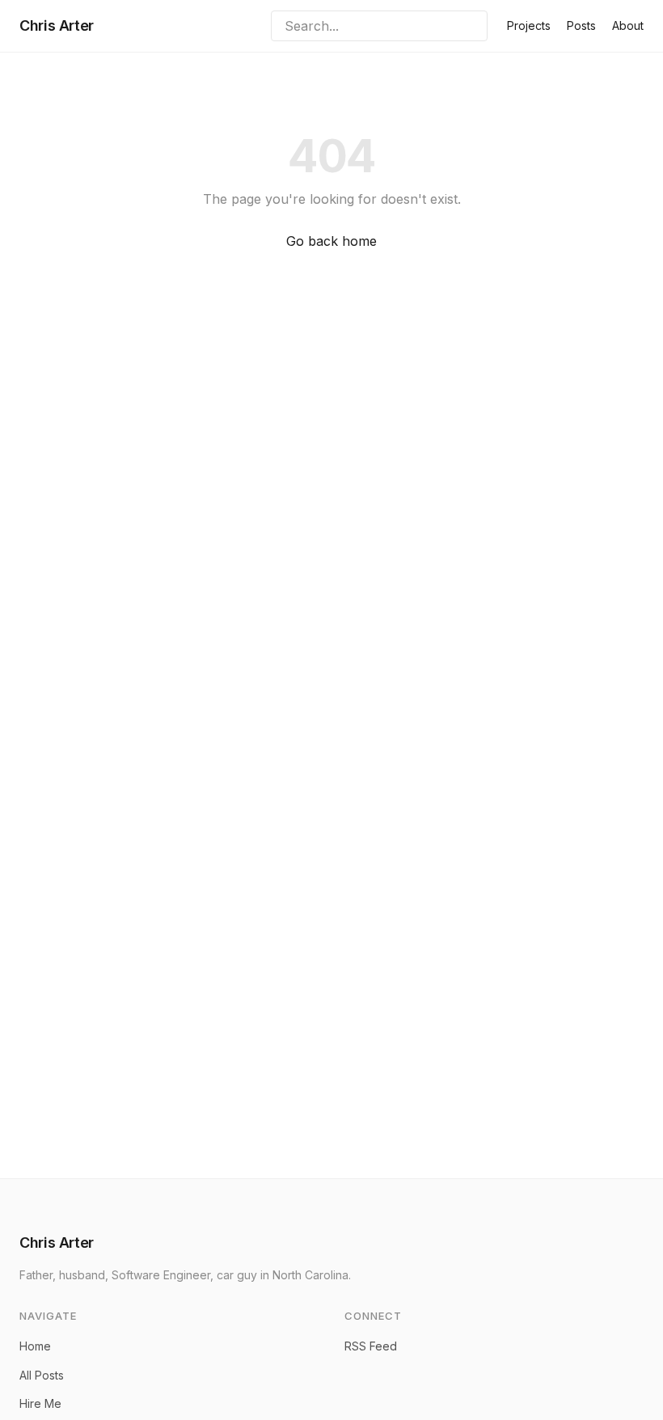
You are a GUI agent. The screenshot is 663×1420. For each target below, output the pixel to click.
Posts (581, 25)
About (628, 25)
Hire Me (40, 1403)
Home (35, 1346)
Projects (529, 25)
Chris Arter (56, 25)
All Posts (41, 1375)
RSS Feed (370, 1346)
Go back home (331, 241)
